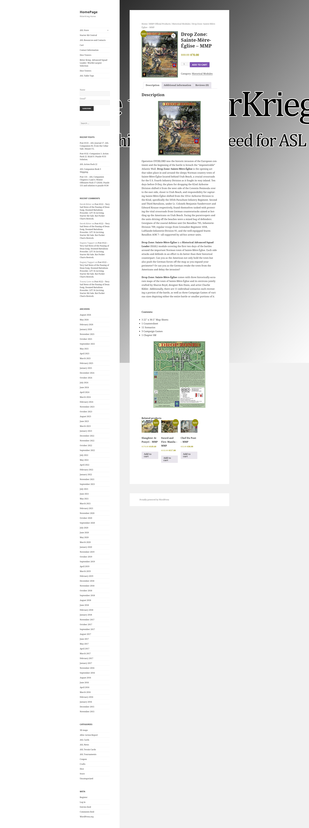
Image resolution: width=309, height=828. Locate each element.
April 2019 (84, 566)
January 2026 (86, 329)
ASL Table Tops (87, 75)
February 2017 (86, 658)
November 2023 (87, 406)
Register (84, 797)
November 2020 (87, 513)
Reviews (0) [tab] (202, 85)
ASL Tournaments (88, 754)
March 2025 (85, 358)
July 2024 (84, 382)
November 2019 (87, 552)
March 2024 (85, 397)
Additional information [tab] (177, 85)
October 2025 (86, 339)
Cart (82, 45)
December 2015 (87, 706)
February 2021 (86, 508)
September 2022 (87, 450)
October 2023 (86, 411)
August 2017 (85, 634)
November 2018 (87, 585)
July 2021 (84, 489)
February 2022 (86, 469)
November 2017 (87, 619)
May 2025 (84, 348)
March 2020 (85, 542)
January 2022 (86, 474)
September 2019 (87, 561)
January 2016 (86, 702)
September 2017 (87, 629)
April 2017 (84, 648)
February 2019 (86, 576)
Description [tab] (152, 85)
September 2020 (87, 523)
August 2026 (85, 314)
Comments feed (87, 811)
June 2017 (84, 639)
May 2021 (84, 498)
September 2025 (87, 344)
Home (144, 23)
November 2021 (87, 479)
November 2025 (87, 334)
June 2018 (84, 605)
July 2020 (84, 527)
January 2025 (86, 368)
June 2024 (84, 387)
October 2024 (86, 377)
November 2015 (87, 711)
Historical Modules (181, 23)
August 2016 (85, 677)
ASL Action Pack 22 (88, 164)
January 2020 (86, 547)
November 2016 (87, 668)
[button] (173, 36)
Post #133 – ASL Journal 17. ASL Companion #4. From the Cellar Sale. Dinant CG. (94, 146)
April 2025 (84, 353)
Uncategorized (86, 778)
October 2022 (86, 445)
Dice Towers (85, 55)
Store (82, 773)
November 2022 (87, 440)
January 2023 (86, 431)
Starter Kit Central (88, 35)
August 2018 (85, 600)
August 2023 (85, 416)
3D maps (84, 730)
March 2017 (85, 653)
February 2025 (86, 363)
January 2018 (86, 614)
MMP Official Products (160, 23)
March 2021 (85, 503)
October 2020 (86, 518)
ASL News (84, 744)
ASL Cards (84, 739)
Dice (82, 769)
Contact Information (89, 50)
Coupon (83, 759)
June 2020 (84, 532)
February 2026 (86, 324)
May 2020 (84, 537)
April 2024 (84, 392)
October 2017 (86, 624)
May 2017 (84, 643)
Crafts (82, 764)
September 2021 (87, 484)
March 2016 (85, 692)
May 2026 (84, 319)
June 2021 (84, 493)
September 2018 (87, 595)
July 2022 (84, 455)
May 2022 (84, 460)
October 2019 (86, 556)
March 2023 (85, 426)
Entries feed (85, 807)
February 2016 (86, 697)
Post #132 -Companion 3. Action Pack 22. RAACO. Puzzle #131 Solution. (94, 156)
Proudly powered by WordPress (154, 499)
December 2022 (87, 435)
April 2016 (84, 687)
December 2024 (87, 373)
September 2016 (87, 672)
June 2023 (84, 421)
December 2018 (87, 581)
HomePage (89, 12)
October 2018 (86, 590)
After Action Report (89, 735)
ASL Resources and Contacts (93, 40)
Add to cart (199, 64)
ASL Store (84, 30)
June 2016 (84, 682)
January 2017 (86, 663)
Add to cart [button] (147, 455)
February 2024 (86, 402)
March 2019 (85, 571)
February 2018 (86, 610)
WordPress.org (87, 816)
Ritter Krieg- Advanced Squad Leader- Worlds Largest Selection (93, 63)
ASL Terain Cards (88, 749)
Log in (82, 802)
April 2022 (84, 464)
